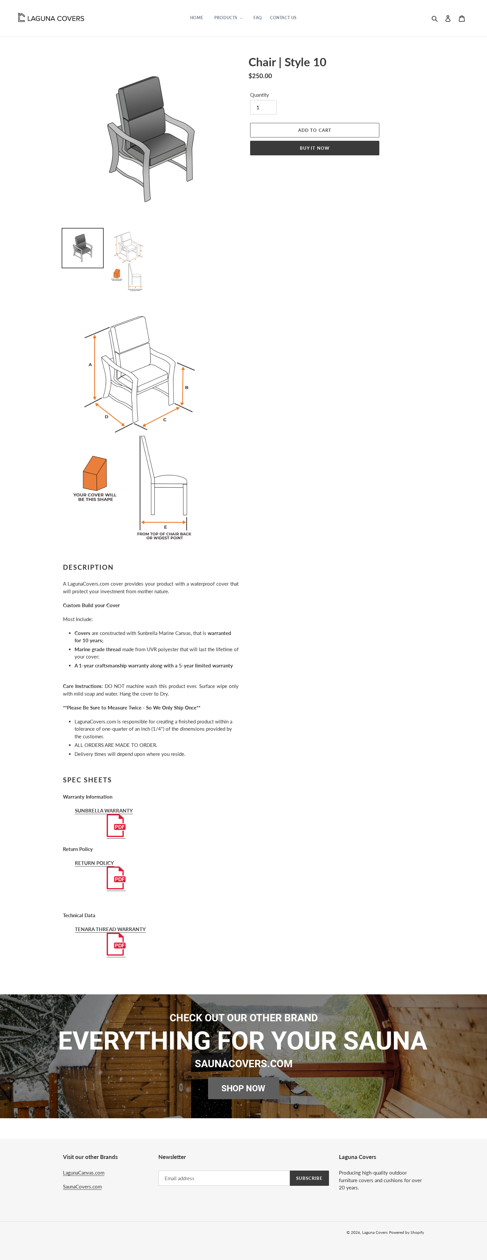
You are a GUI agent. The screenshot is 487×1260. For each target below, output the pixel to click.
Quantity (259, 95)
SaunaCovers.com (82, 1186)
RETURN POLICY (94, 863)
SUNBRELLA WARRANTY (104, 811)
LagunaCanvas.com (83, 1173)
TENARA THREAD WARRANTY (110, 929)
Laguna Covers (375, 1232)
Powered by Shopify (406, 1232)
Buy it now (314, 148)
